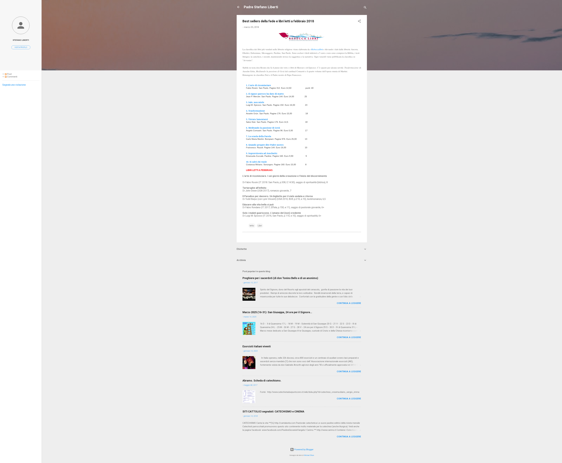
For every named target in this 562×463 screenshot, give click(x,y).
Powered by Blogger (303, 449)
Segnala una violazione (14, 84)
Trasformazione (256, 110)
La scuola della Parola (259, 136)
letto (252, 225)
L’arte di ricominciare (259, 85)
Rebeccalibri (317, 49)
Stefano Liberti (21, 40)
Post (9, 74)
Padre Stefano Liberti (261, 7)
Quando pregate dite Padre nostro (266, 144)
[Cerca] (365, 8)
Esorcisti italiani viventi (257, 346)
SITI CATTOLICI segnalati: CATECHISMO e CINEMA (273, 411)
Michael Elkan (309, 455)
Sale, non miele (256, 102)
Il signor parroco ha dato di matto (266, 93)
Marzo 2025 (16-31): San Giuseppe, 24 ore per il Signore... (277, 312)
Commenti (12, 76)
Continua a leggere (349, 303)
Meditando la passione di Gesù (264, 127)
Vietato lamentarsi (258, 119)
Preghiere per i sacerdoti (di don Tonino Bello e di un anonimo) (280, 278)
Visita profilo (20, 47)
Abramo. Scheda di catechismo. (262, 380)
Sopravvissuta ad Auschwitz (262, 153)
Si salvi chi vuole (258, 161)
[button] (359, 21)
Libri (260, 225)
